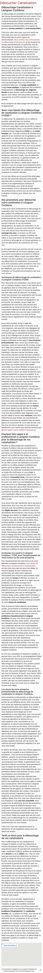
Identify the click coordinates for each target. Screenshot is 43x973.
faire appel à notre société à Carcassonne (20, 430)
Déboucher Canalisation (18, 3)
